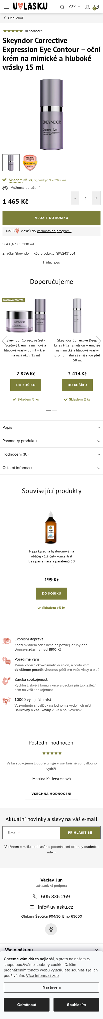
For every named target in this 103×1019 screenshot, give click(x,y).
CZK (72, 6)
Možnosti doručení (24, 187)
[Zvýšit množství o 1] (96, 198)
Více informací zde (42, 975)
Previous (4, 341)
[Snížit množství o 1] (75, 198)
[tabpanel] (26, 351)
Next (98, 341)
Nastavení (51, 987)
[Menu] (6, 6)
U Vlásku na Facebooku (51, 929)
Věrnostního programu (54, 230)
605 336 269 (55, 896)
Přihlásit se (80, 832)
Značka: (16, 253)
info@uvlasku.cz (55, 906)
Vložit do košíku (51, 217)
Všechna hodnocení (52, 793)
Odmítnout (26, 1005)
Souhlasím (76, 1005)
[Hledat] (62, 6)
